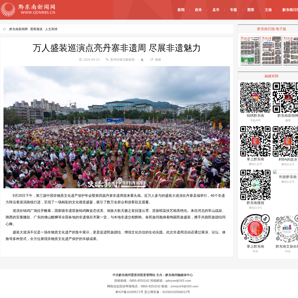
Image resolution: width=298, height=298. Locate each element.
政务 (198, 10)
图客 (250, 10)
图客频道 (36, 29)
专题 (233, 10)
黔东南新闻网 (18, 29)
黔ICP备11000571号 (129, 292)
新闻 (181, 10)
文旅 (268, 10)
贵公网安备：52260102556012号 (167, 292)
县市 (215, 10)
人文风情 (51, 29)
